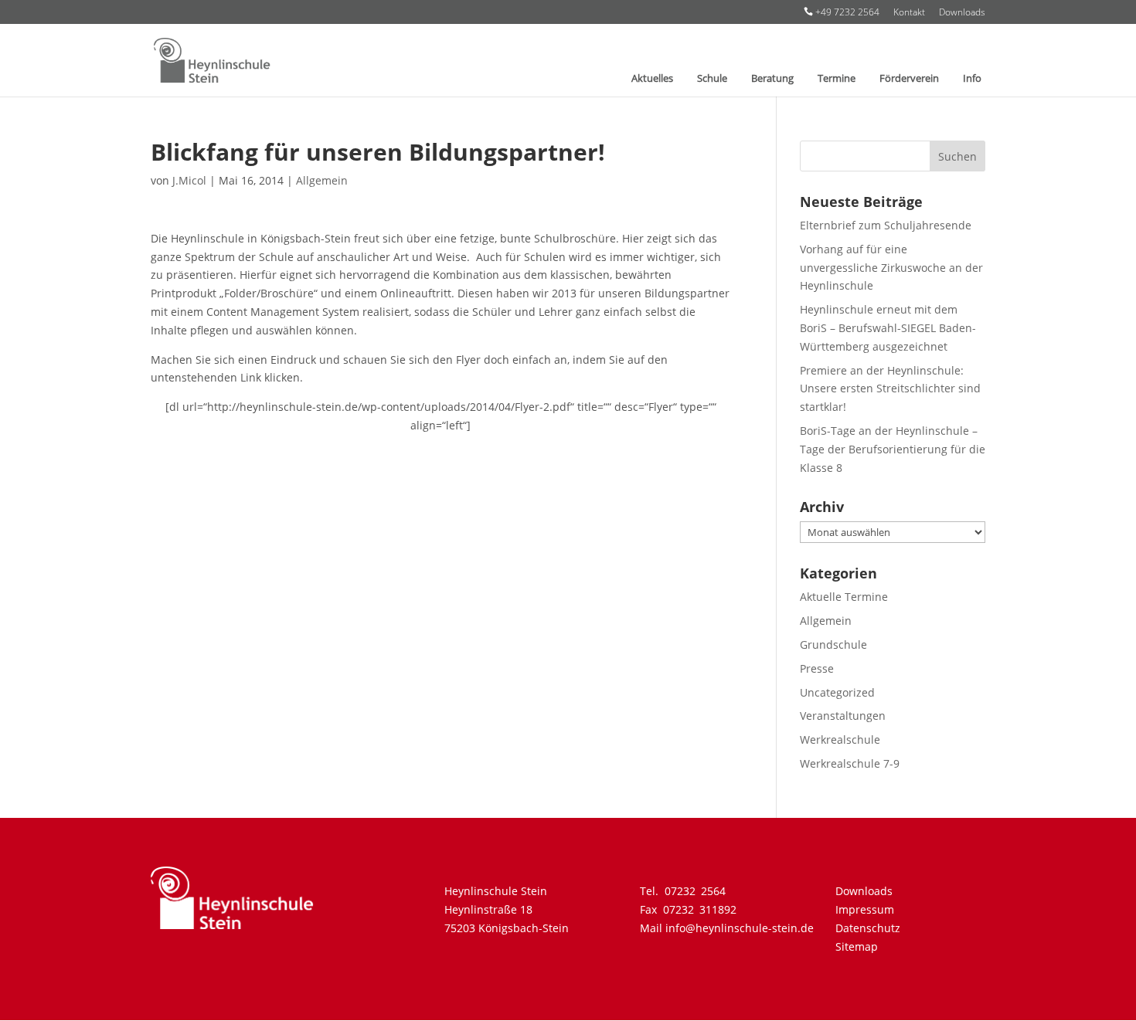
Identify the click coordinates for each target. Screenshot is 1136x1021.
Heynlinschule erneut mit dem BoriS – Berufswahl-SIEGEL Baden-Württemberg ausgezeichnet (888, 328)
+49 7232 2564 (841, 13)
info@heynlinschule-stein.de (739, 928)
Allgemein (322, 180)
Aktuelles (652, 79)
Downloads (962, 13)
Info (972, 79)
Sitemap (856, 946)
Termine (836, 79)
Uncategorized (837, 692)
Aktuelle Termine (844, 596)
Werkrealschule (840, 739)
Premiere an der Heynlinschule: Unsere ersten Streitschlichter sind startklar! (890, 389)
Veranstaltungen (843, 715)
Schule (712, 79)
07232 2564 (695, 891)
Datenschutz (867, 928)
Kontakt (909, 13)
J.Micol (189, 180)
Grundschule (833, 644)
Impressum (864, 909)
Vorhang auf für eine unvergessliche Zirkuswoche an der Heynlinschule (891, 267)
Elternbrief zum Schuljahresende (885, 225)
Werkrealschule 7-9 (850, 763)
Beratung (772, 79)
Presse (817, 668)
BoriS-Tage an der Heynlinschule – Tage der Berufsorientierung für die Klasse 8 (892, 449)
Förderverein (909, 79)
